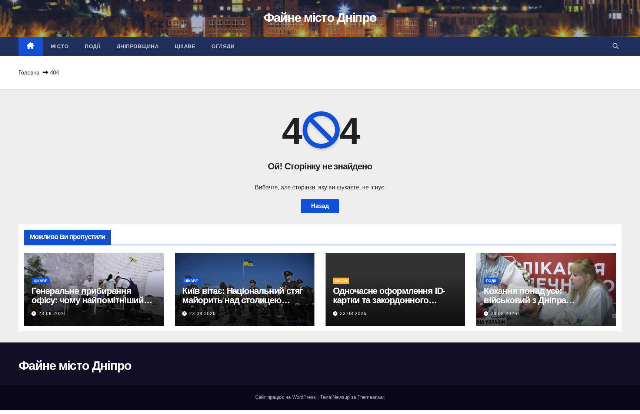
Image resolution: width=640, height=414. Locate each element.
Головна (29, 72)
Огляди (222, 46)
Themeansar (370, 397)
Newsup (341, 397)
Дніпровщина (138, 46)
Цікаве (185, 46)
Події (92, 46)
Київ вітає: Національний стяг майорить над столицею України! (242, 300)
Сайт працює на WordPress (286, 397)
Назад (320, 206)
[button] (616, 46)
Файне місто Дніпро (320, 17)
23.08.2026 (52, 313)
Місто (60, 46)
